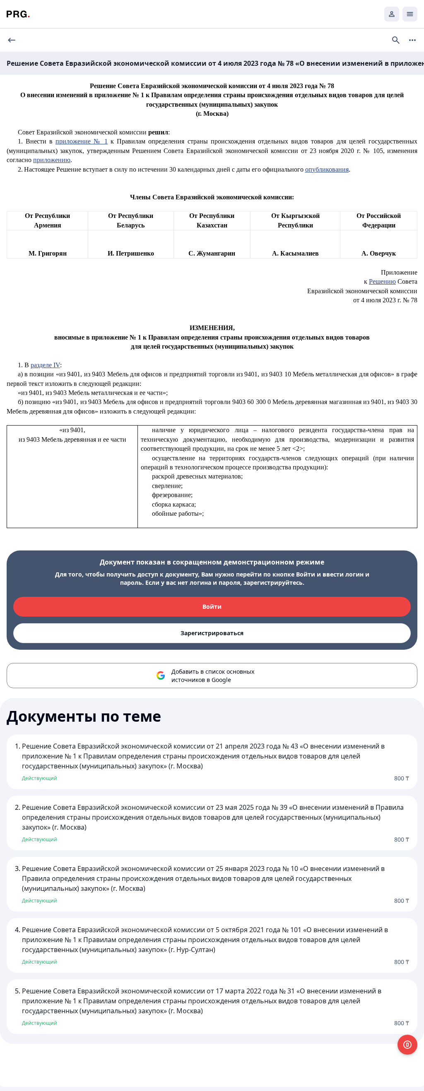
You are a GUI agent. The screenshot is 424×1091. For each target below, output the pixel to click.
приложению (51, 159)
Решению (382, 281)
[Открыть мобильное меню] (409, 14)
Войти (212, 606)
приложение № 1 (81, 141)
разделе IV (45, 364)
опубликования (327, 169)
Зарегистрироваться (212, 633)
